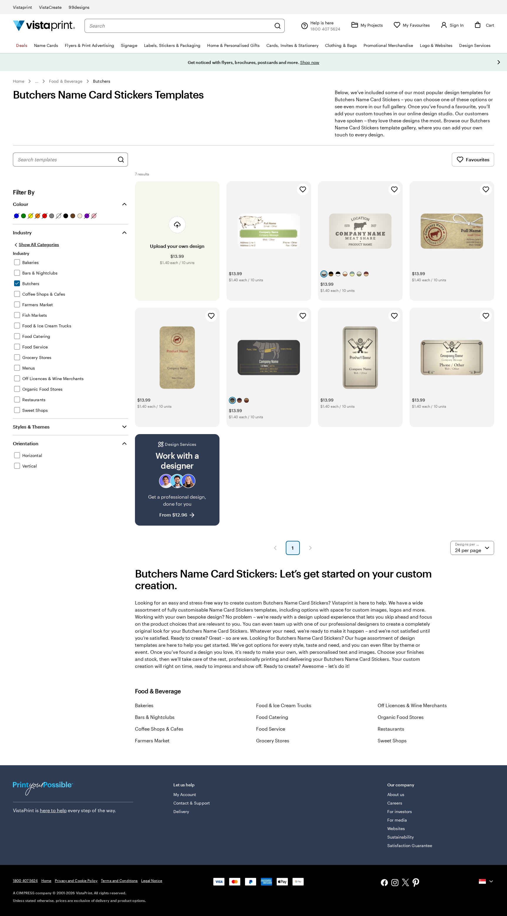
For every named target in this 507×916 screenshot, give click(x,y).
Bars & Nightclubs (155, 717)
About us (396, 794)
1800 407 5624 (25, 880)
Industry (22, 232)
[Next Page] (310, 548)
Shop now (310, 62)
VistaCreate (50, 7)
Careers (395, 802)
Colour (20, 204)
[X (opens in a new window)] (405, 883)
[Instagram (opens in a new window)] (394, 883)
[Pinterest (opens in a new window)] (416, 883)
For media (397, 819)
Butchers (101, 81)
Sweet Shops (392, 740)
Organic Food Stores (401, 717)
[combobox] (180, 25)
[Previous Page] (275, 548)
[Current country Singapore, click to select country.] (486, 881)
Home (18, 81)
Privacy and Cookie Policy (76, 880)
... (36, 81)
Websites (396, 828)
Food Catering (272, 717)
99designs (79, 7)
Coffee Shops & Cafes (159, 729)
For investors (399, 811)
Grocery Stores (272, 740)
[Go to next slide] (499, 62)
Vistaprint (22, 7)
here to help (53, 810)
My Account (184, 794)
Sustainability (400, 836)
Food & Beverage (65, 81)
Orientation (25, 443)
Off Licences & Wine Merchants (412, 705)
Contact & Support (191, 802)
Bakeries (144, 705)
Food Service (270, 729)
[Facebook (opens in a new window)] (384, 883)
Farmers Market (152, 740)
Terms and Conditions (119, 880)
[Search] (277, 26)
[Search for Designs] (121, 159)
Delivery (181, 811)
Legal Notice (151, 880)
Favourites (477, 159)
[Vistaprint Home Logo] (44, 26)
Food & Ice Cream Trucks (283, 705)
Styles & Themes (31, 426)
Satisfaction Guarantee (409, 845)
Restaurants (391, 729)
